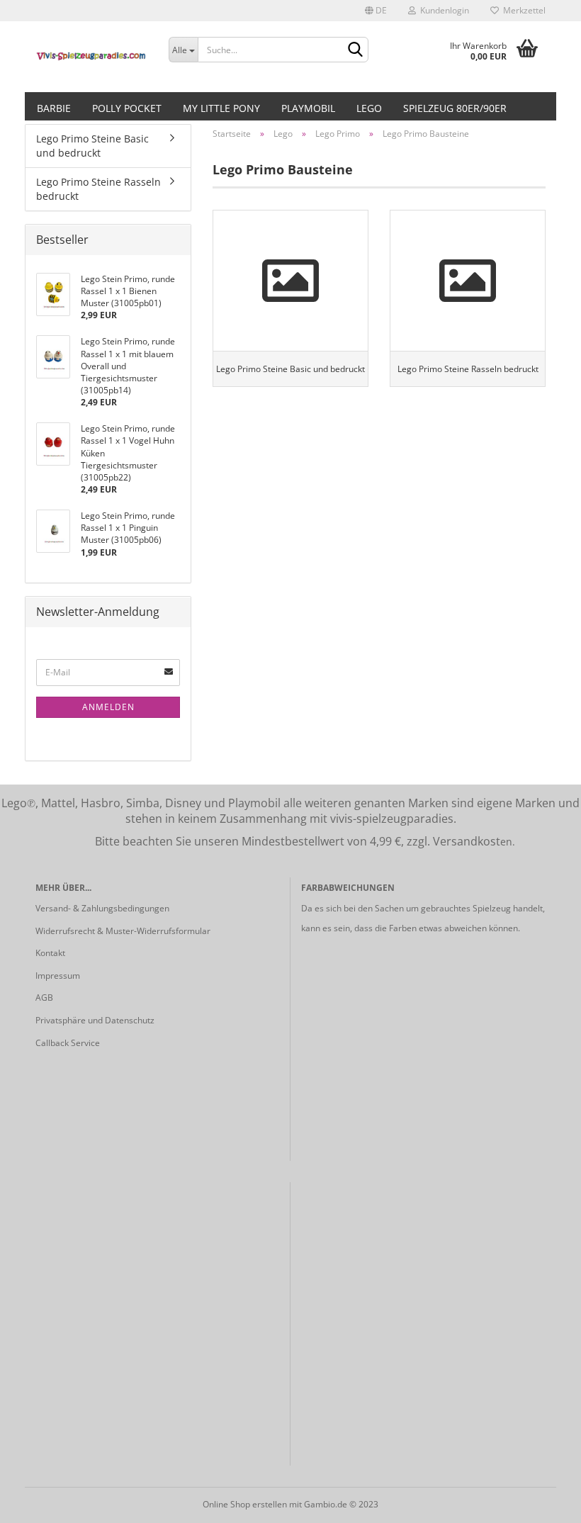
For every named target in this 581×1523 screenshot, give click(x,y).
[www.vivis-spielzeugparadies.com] (91, 56)
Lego (369, 108)
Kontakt (50, 953)
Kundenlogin (442, 10)
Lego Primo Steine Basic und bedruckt (92, 145)
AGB (44, 997)
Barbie (54, 108)
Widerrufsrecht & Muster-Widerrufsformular (122, 931)
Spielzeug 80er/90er (455, 108)
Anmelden (108, 707)
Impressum (57, 976)
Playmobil (308, 108)
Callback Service (67, 1043)
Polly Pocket (127, 108)
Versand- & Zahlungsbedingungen (102, 908)
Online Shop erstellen (245, 1504)
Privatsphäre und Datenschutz (94, 1020)
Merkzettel (522, 10)
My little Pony (221, 108)
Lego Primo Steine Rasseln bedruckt (98, 189)
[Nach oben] (542, 1501)
